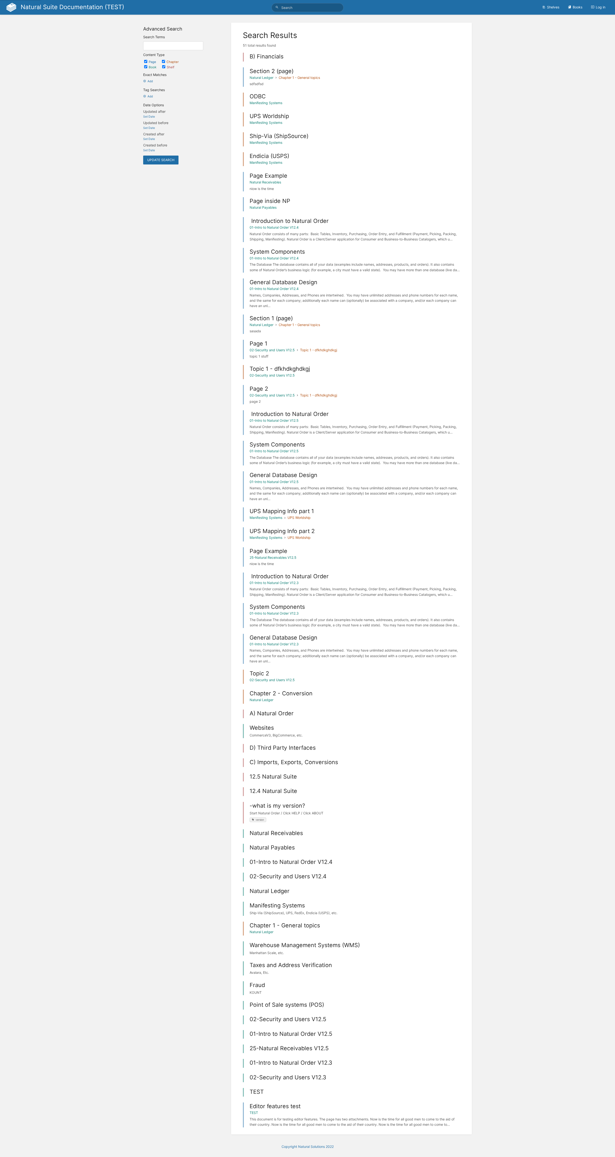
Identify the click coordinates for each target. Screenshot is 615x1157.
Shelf (170, 67)
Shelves (553, 7)
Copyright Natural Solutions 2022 (308, 1146)
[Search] (277, 7)
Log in (600, 7)
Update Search (160, 160)
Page (153, 62)
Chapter (172, 62)
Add (150, 81)
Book (153, 67)
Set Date (149, 116)
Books (577, 7)
